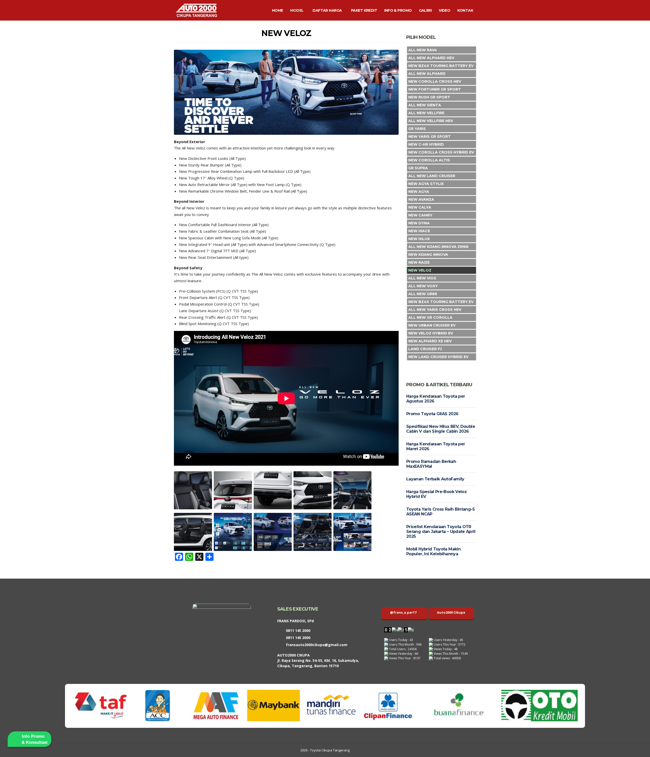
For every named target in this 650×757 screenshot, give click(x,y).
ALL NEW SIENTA (424, 105)
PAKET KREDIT (364, 10)
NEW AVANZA (421, 199)
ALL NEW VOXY (423, 286)
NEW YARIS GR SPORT (429, 136)
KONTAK (465, 10)
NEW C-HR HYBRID (426, 144)
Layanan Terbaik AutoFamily (435, 479)
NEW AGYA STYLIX (426, 183)
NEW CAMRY (420, 215)
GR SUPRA (418, 168)
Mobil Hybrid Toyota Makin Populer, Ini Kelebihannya (433, 551)
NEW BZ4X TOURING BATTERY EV (441, 65)
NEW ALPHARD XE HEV (430, 341)
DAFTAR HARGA (327, 10)
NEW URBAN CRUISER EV (432, 325)
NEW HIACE (419, 231)
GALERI (425, 10)
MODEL (297, 10)
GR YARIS (417, 128)
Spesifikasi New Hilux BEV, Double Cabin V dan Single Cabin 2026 (440, 429)
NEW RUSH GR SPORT (429, 97)
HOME (277, 10)
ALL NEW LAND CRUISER (431, 176)
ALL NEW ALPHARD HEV (431, 58)
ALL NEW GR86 (422, 294)
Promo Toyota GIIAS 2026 (432, 413)
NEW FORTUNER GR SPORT (434, 89)
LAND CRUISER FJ (425, 349)
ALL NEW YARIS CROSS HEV (434, 309)
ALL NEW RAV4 (422, 50)
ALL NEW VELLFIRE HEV (430, 121)
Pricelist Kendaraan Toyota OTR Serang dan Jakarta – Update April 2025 (440, 531)
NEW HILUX (419, 239)
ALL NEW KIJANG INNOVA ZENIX (438, 246)
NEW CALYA (419, 207)
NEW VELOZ (419, 270)
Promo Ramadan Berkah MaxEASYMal (431, 464)
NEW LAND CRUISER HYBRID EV (438, 357)
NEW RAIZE (419, 262)
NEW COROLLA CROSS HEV (434, 81)
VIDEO (444, 10)
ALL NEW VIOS (422, 278)
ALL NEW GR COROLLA (430, 317)
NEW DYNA (419, 223)
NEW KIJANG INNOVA (428, 254)
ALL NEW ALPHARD (427, 73)
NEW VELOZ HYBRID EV (430, 333)
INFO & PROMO (398, 10)
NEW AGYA (418, 191)
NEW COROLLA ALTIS (429, 160)
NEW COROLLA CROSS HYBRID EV (441, 152)
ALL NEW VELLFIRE (426, 113)
